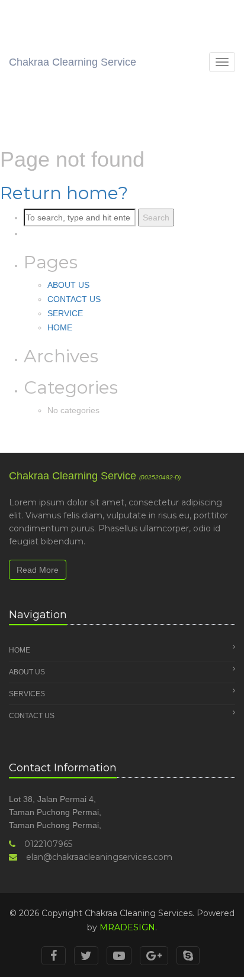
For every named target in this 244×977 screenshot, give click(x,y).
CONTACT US (74, 299)
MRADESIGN (127, 927)
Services (27, 694)
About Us (27, 672)
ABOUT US (68, 285)
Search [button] (156, 217)
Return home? (64, 193)
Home (19, 650)
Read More (38, 569)
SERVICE (65, 313)
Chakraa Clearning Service (72, 62)
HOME (59, 327)
